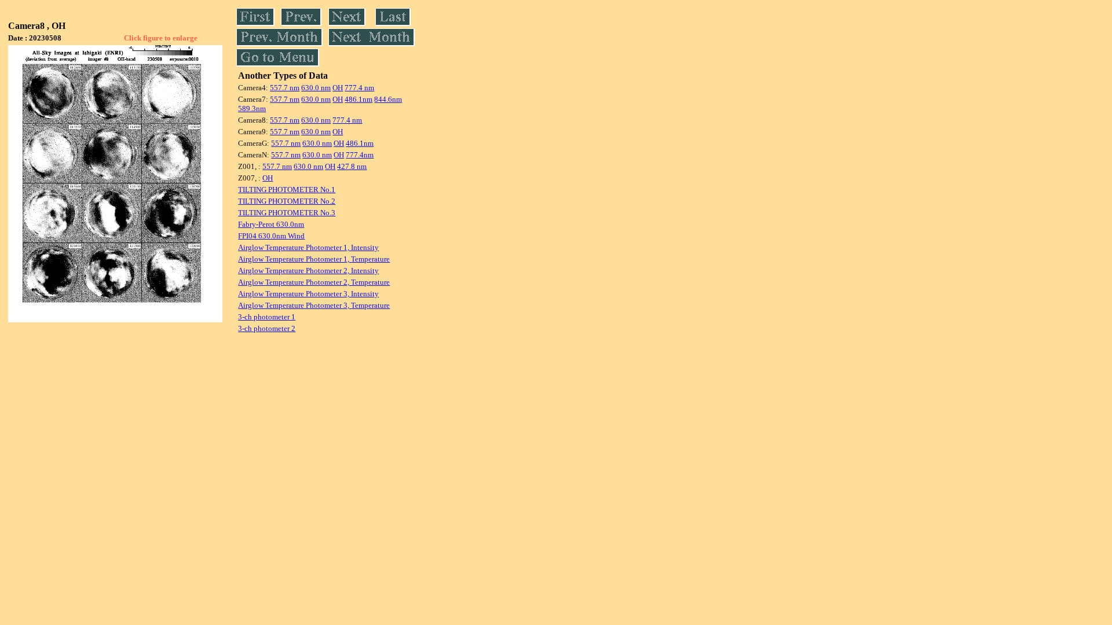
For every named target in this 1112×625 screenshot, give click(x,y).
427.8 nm (352, 166)
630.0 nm (316, 87)
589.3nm (252, 108)
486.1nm (358, 99)
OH (337, 87)
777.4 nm (359, 87)
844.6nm (388, 99)
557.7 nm (284, 87)
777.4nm (360, 154)
